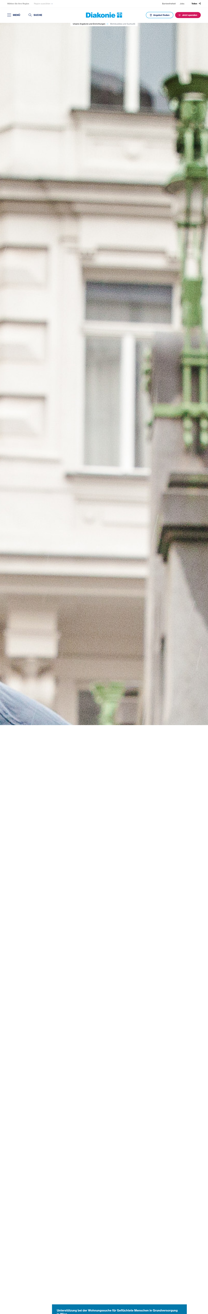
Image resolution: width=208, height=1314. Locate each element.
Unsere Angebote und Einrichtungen (89, 24)
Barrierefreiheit (169, 3)
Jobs (182, 3)
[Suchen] (30, 15)
